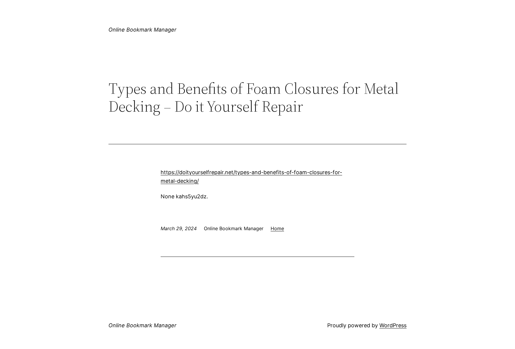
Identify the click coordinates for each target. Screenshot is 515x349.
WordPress (393, 325)
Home (277, 228)
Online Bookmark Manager (142, 30)
